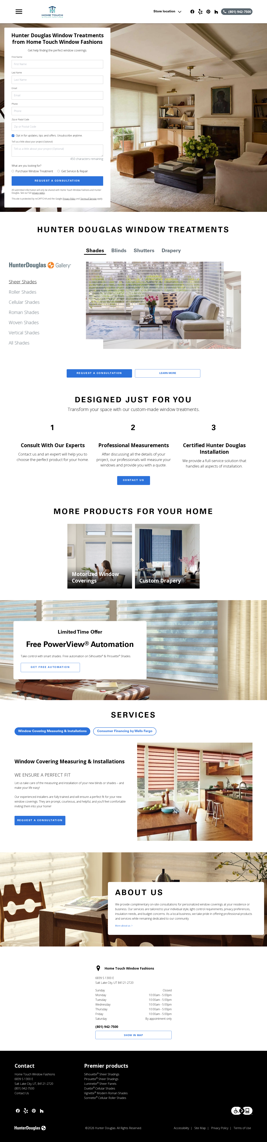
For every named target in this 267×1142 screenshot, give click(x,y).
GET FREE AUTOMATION (50, 667)
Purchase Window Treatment (34, 171)
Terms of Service (88, 198)
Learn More (167, 373)
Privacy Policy (69, 198)
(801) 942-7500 (106, 1026)
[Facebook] (192, 11)
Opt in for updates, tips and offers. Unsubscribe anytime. (49, 135)
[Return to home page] (86, 12)
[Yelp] (200, 11)
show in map (133, 1035)
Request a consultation (40, 820)
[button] (19, 11)
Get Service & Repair (74, 171)
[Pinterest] (208, 11)
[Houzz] (216, 11)
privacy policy (38, 192)
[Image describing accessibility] (241, 1110)
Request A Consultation (99, 373)
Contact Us (133, 480)
